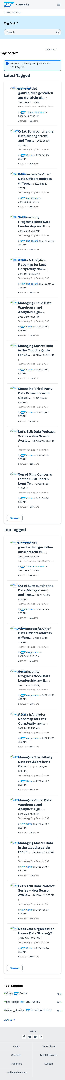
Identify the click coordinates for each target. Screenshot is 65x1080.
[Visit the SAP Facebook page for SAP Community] (24, 1036)
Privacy (16, 1046)
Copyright (16, 1055)
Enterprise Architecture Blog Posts (35, 106)
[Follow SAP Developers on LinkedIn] (41, 1036)
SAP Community (14, 12)
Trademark (16, 1063)
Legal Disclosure (48, 1055)
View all (14, 518)
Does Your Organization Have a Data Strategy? (36, 933)
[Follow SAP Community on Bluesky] (29, 1036)
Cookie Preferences (16, 1072)
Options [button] (50, 49)
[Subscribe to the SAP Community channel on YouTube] (35, 1036)
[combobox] (32, 32)
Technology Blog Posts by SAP (33, 149)
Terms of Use (48, 1046)
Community (22, 4)
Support (48, 1063)
